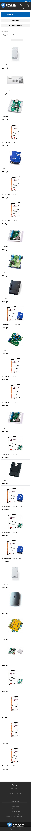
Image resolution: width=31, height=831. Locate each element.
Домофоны (14, 791)
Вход (2, 9)
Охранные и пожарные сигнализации (14, 796)
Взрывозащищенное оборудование (14, 814)
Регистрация (7, 9)
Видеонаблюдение (14, 788)
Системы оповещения (14, 803)
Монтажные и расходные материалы (14, 816)
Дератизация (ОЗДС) (14, 819)
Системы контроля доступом (14, 793)
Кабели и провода (15, 801)
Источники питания (14, 798)
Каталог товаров (8, 14)
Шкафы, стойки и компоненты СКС (14, 808)
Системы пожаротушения (14, 811)
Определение (27, 1)
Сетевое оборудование (15, 806)
